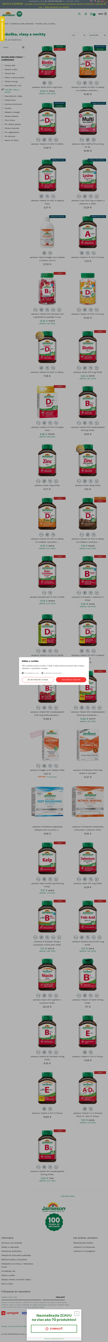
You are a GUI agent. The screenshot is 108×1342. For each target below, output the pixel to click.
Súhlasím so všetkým (71, 680)
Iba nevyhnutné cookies (38, 680)
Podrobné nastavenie (52, 673)
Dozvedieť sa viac (31, 673)
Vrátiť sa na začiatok (93, 1338)
